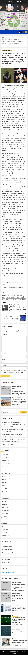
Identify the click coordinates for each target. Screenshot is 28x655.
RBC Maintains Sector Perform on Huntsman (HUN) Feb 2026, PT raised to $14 (18, 620)
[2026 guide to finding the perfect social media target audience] (6, 642)
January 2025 (5, 498)
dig (14, 295)
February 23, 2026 (17, 624)
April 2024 (4, 526)
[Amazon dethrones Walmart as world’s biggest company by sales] (6, 597)
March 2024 (4, 529)
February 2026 (5, 457)
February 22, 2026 (17, 633)
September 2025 (5, 473)
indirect (12, 297)
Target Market (5, 562)
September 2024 (5, 510)
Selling (12, 299)
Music (22, 297)
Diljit (18, 295)
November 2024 (5, 504)
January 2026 (5, 460)
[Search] (23, 32)
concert (7, 295)
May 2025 (4, 485)
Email (3, 359)
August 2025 (4, 476)
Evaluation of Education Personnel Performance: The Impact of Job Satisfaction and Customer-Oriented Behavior (13, 424)
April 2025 (4, 489)
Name (3, 354)
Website (3, 365)
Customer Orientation (7, 549)
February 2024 (5, 532)
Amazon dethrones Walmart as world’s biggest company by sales (18, 597)
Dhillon (11, 295)
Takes (20, 299)
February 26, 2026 (17, 602)
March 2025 (4, 492)
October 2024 (5, 507)
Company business (6, 546)
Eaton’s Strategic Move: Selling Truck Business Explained (19, 608)
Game (8, 297)
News (3, 299)
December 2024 (5, 501)
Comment (4, 334)
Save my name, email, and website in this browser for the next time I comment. (14, 371)
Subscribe (26, 32)
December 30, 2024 (12, 66)
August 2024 (4, 513)
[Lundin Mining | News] (6, 631)
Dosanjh (4, 297)
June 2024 (4, 520)
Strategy (16, 299)
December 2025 (5, 464)
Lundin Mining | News (7, 444)
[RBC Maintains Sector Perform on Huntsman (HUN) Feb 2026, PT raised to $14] (6, 620)
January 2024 (5, 535)
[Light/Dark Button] (20, 32)
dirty (21, 295)
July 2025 (3, 479)
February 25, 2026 (17, 612)
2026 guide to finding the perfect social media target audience (19, 642)
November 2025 (5, 467)
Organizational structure (8, 559)
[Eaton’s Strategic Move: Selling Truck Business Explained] (6, 608)
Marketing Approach (7, 50)
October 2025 (5, 470)
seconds (7, 299)
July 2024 (3, 517)
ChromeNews (20, 651)
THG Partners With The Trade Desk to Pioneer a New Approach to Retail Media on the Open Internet (19, 403)
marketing (17, 297)
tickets (24, 299)
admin (4, 66)
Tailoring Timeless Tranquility (8, 572)
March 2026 (4, 454)
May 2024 (4, 523)
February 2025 (5, 495)
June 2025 (4, 482)
